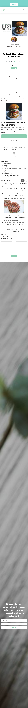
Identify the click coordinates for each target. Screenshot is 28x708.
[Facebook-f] (10, 2)
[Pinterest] (18, 2)
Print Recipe (17, 70)
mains (17, 61)
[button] (23, 10)
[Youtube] (15, 2)
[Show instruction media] (22, 180)
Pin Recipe (14, 140)
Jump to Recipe (11, 70)
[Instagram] (12, 2)
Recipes (21, 61)
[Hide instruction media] (25, 180)
